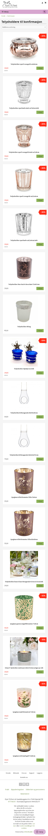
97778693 (12, 802)
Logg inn (39, 773)
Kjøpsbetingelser (17, 790)
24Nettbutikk (28, 832)
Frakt (7, 790)
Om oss (24, 773)
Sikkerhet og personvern (35, 790)
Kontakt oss (24, 777)
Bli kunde (16, 773)
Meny (6, 12)
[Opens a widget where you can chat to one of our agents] (39, 832)
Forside (3, 16)
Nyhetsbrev (25, 794)
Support (31, 773)
